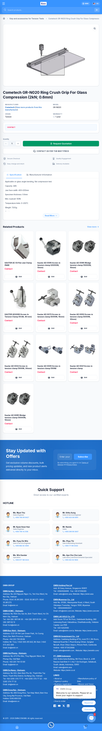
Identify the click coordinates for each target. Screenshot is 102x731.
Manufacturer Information (40, 175)
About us (58, 678)
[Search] (96, 10)
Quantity (6, 139)
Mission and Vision (86, 684)
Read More (49, 216)
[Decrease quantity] (6, 143)
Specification (16, 175)
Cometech (10, 107)
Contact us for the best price (53, 151)
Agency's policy (61, 681)
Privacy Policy (72, 465)
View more (92, 227)
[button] (51, 55)
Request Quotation (62, 143)
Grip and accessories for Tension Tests (26, 19)
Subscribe (83, 456)
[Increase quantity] (18, 143)
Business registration (63, 684)
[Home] (4, 18)
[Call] (51, 727)
